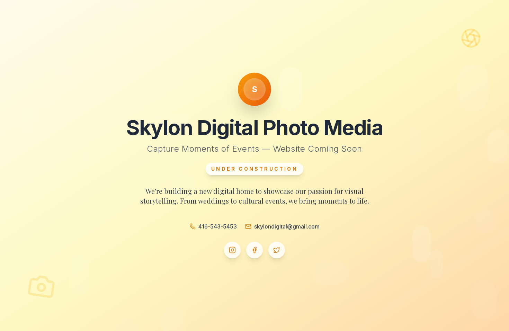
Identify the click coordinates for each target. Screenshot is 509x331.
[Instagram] (232, 250)
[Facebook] (254, 250)
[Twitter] (276, 250)
